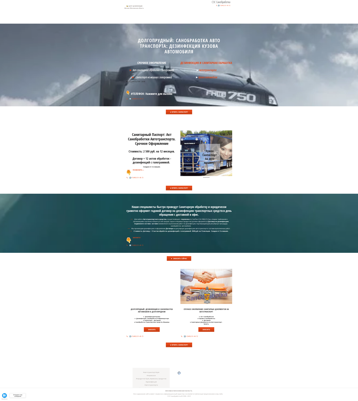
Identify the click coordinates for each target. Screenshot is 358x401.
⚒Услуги (201, 11)
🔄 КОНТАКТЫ (220, 11)
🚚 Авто (210, 11)
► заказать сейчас (179, 258)
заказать (152, 329)
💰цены (194, 11)
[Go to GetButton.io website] (4, 399)
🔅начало (185, 11)
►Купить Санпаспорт (179, 112)
